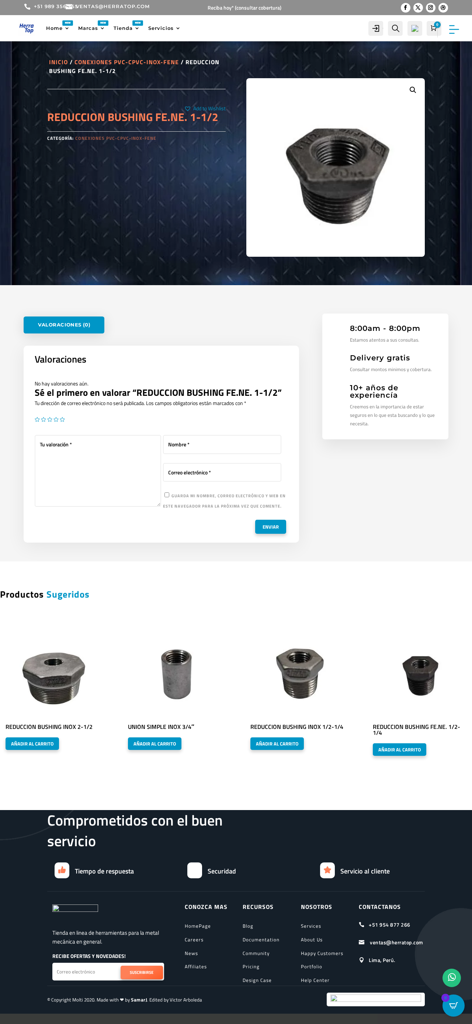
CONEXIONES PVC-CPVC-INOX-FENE (126, 62)
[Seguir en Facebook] (405, 8)
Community (256, 953)
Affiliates (196, 966)
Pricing (251, 966)
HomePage (198, 926)
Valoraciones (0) (64, 325)
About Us (312, 939)
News (191, 953)
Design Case (257, 980)
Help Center (315, 980)
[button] (205, 108)
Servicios (161, 28)
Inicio (58, 62)
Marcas (88, 28)
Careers (194, 939)
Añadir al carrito (32, 743)
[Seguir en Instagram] (430, 8)
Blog (248, 926)
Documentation (261, 939)
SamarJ (139, 999)
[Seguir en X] (418, 8)
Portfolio (311, 966)
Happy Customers (322, 953)
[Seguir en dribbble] (443, 8)
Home (54, 28)
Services (311, 926)
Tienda (123, 28)
